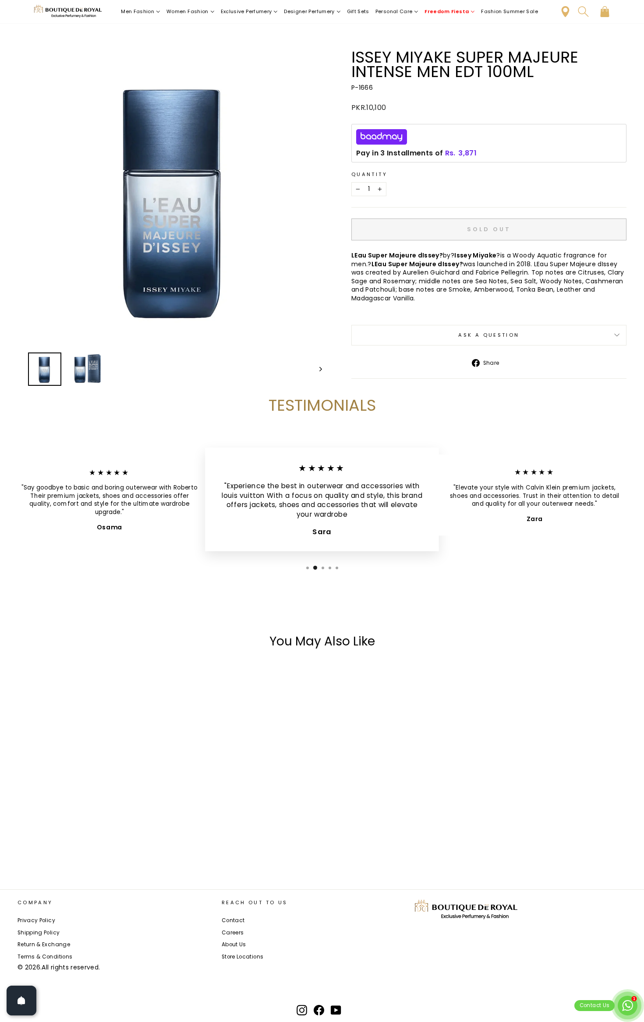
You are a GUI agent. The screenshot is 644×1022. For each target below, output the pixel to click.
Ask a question (488, 334)
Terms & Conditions (45, 956)
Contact (233, 920)
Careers (233, 932)
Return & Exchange (44, 944)
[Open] (21, 1000)
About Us (234, 944)
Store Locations (242, 956)
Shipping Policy (39, 932)
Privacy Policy (36, 920)
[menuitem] (140, 11)
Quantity (369, 174)
